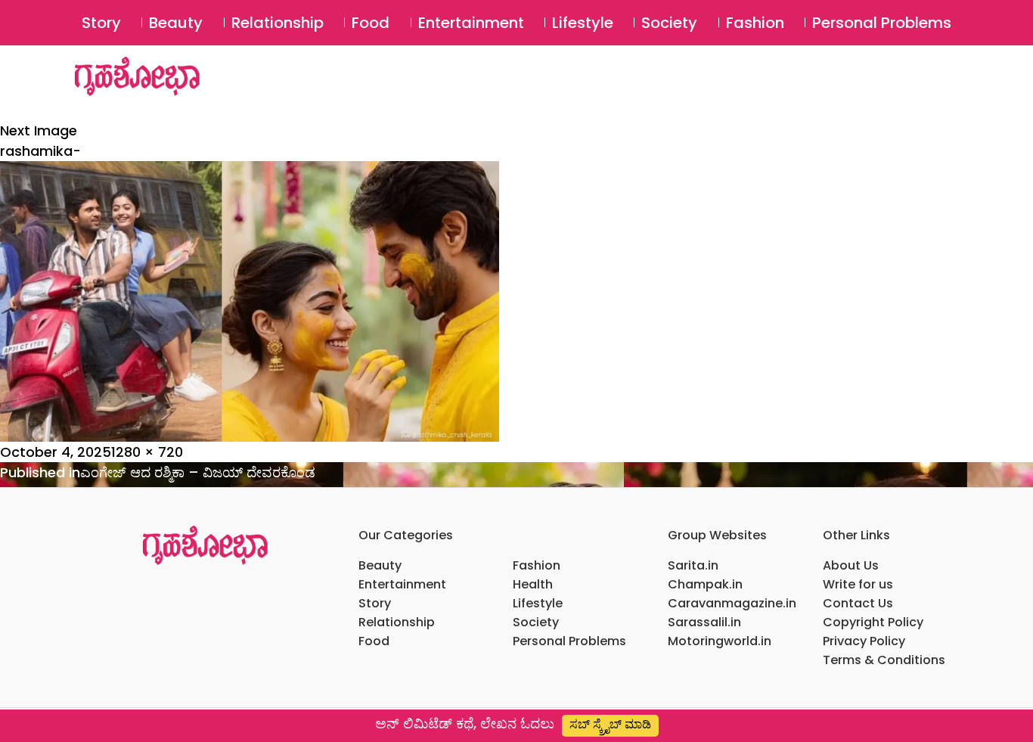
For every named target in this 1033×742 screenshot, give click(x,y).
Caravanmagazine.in (732, 603)
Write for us (858, 584)
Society (669, 22)
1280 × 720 (147, 451)
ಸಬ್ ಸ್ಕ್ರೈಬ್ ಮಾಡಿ (610, 724)
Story (101, 22)
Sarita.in (693, 565)
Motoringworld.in (719, 641)
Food (370, 22)
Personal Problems (881, 22)
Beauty (176, 22)
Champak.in (705, 584)
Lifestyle (582, 22)
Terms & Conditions (884, 660)
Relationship (277, 22)
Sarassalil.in (704, 622)
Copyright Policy (873, 622)
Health (533, 584)
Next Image (38, 130)
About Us (851, 565)
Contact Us (858, 603)
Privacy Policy (864, 641)
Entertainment (471, 22)
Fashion (755, 22)
